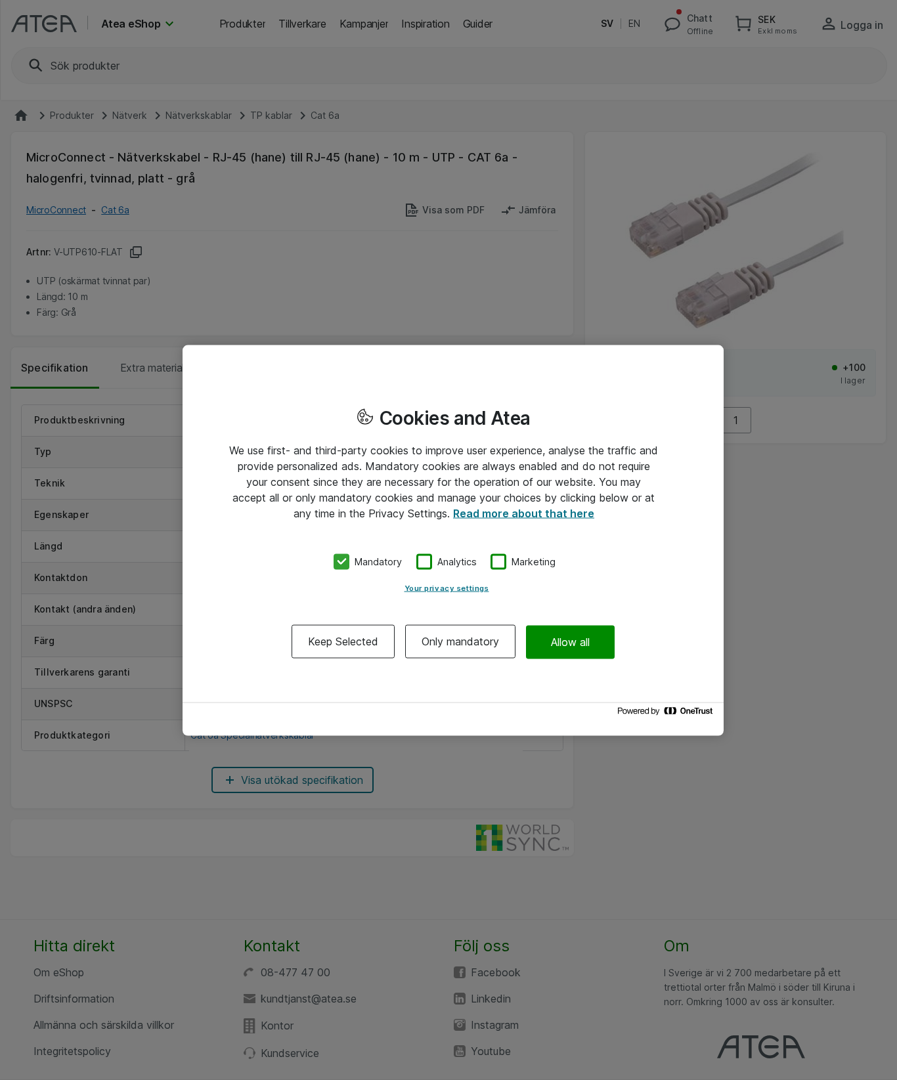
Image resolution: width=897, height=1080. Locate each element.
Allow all (570, 641)
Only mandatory (460, 641)
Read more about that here (523, 512)
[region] (453, 540)
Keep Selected (343, 641)
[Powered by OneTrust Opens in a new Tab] (667, 714)
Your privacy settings (447, 588)
